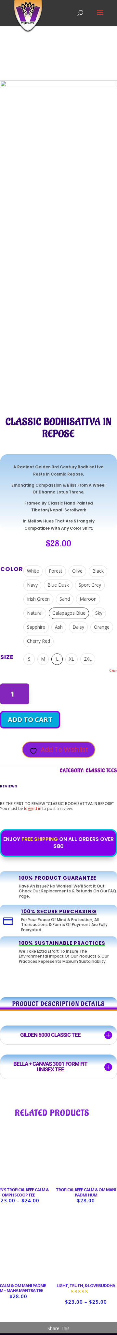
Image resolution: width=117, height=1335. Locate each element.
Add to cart (30, 719)
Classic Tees (101, 771)
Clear (113, 670)
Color (11, 569)
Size (7, 657)
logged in (32, 808)
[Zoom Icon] (110, 86)
